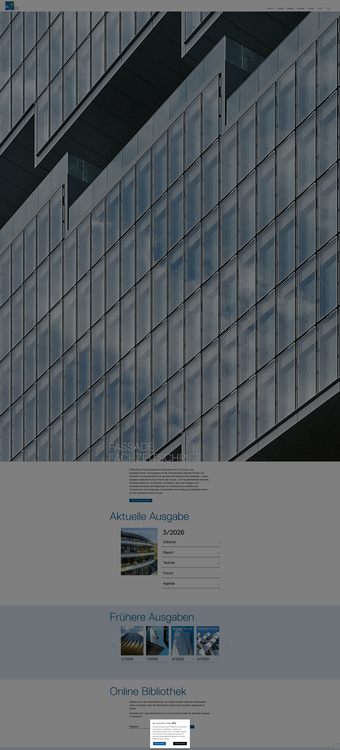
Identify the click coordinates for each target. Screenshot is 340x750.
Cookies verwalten (180, 743)
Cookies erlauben (159, 743)
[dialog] (170, 733)
